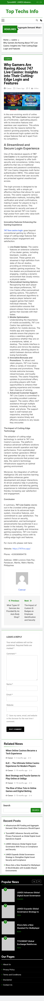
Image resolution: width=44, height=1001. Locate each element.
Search (6, 805)
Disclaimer (7, 980)
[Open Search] (37, 20)
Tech (19, 913)
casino (8, 59)
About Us (7, 964)
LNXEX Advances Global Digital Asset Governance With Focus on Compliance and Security (24, 1)
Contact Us (7, 985)
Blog (19, 929)
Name (9, 684)
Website (9, 705)
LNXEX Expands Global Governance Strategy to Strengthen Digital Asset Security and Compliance (20, 857)
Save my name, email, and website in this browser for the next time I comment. (21, 718)
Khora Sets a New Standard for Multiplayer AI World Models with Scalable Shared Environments (23, 868)
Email (9, 694)
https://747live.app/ (21, 548)
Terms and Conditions (12, 975)
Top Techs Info (22, 11)
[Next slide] (41, 2)
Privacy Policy (9, 970)
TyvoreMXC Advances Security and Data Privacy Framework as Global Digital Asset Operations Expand (9, 1)
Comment (11, 654)
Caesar (9, 88)
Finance (20, 897)
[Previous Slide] (37, 2)
